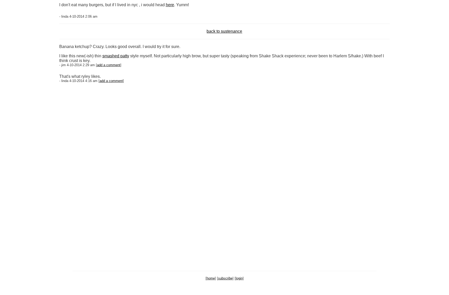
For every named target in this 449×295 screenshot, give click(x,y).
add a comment (108, 65)
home (211, 278)
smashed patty (115, 56)
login (239, 278)
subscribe (225, 278)
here (170, 5)
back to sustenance (224, 31)
